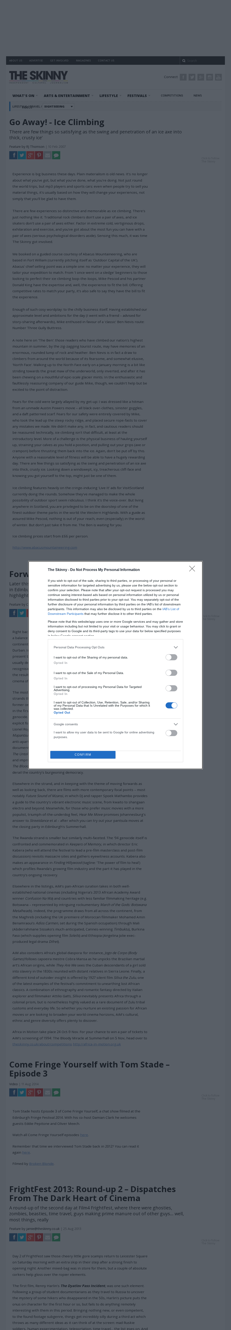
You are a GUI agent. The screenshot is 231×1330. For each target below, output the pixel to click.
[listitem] (115, 647)
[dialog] (115, 665)
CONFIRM (83, 754)
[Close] (193, 570)
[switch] (171, 657)
